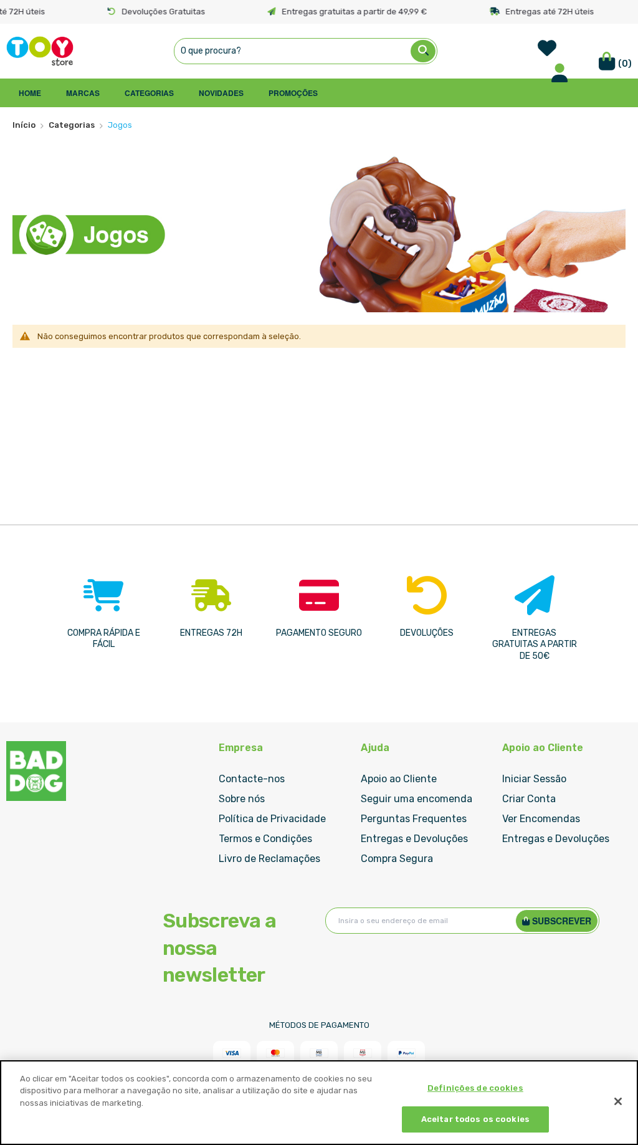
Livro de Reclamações (269, 859)
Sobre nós (242, 799)
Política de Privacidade (272, 819)
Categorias (72, 125)
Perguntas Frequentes (414, 819)
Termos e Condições (265, 839)
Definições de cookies (475, 1088)
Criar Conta (529, 799)
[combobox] (306, 51)
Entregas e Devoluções (414, 839)
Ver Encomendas (541, 819)
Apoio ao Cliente (399, 779)
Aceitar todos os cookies (475, 1119)
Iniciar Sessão (534, 779)
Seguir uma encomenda (416, 799)
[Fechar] (618, 1101)
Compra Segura (397, 859)
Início (24, 125)
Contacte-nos (252, 779)
